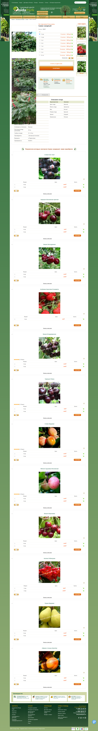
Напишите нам (42, 13)
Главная (13, 19)
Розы (68, 17)
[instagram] (85, 718)
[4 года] (14, 187)
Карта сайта (61, 715)
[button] (39, 32)
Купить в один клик (56, 63)
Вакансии (14, 710)
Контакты (41, 2)
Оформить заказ (80, 12)
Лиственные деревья (20, 19)
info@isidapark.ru (81, 714)
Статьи (46, 2)
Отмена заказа (61, 711)
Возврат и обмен (48, 714)
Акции (20, 2)
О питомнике (15, 2)
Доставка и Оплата (28, 2)
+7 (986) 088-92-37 (26, 12)
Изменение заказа (62, 709)
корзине (79, 9)
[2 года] (14, 319)
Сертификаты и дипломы (15, 717)
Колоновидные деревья (55, 17)
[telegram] (83, 718)
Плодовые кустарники (29, 17)
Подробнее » (47, 87)
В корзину (56, 68)
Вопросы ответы (62, 713)
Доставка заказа (48, 709)
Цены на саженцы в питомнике (62, 718)
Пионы (82, 17)
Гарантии (14, 712)
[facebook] (79, 718)
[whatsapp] (52, 12)
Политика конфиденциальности (17, 720)
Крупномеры (31, 717)
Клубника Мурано (81, 43)
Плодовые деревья (16, 17)
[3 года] (14, 184)
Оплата (46, 707)
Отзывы (36, 2)
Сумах (27, 19)
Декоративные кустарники (42, 17)
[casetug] (94, 722)
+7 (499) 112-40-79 (16, 12)
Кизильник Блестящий (82, 26)
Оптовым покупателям (55, 2)
